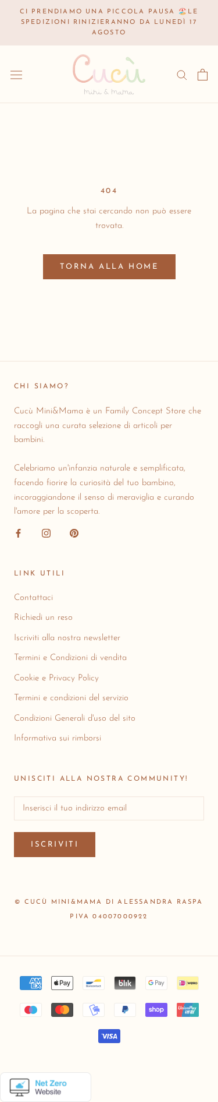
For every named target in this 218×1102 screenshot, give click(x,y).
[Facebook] (18, 533)
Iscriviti (54, 844)
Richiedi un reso (43, 617)
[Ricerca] (182, 74)
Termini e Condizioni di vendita (70, 658)
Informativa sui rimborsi (57, 738)
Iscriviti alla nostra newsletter (67, 638)
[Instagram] (46, 533)
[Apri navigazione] (16, 74)
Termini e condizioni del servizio (71, 698)
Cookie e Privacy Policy (56, 678)
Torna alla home (109, 267)
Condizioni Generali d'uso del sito (74, 718)
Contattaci (33, 598)
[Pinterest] (74, 533)
